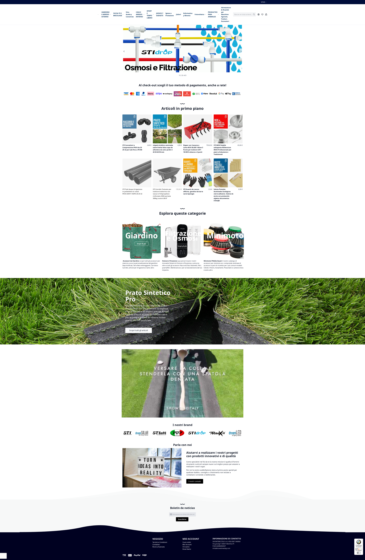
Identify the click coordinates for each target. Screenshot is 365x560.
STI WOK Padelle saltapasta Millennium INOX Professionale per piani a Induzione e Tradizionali (222, 149)
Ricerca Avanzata (158, 547)
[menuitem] (106, 14)
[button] (264, 2)
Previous (124, 51)
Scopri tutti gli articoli (138, 330)
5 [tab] (185, 75)
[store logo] (98, 14)
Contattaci (156, 544)
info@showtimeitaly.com (221, 548)
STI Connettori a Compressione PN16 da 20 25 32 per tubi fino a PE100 (132, 147)
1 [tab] (179, 75)
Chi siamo (186, 547)
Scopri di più (141, 244)
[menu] (166, 14)
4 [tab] (184, 75)
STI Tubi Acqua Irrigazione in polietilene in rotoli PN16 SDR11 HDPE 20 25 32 (132, 191)
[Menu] (362, 540)
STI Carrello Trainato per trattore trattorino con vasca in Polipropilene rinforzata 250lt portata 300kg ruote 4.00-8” (162, 193)
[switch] (359, 553)
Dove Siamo (186, 549)
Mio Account (187, 544)
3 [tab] (182, 75)
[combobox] (244, 14)
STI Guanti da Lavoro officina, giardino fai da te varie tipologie (193, 191)
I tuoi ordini (186, 542)
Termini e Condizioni (159, 542)
